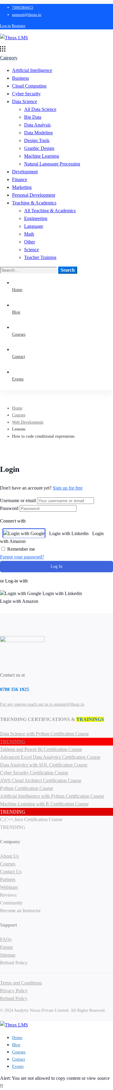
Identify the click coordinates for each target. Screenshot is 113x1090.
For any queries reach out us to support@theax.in (42, 704)
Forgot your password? (22, 556)
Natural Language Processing (52, 163)
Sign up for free (68, 487)
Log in (5, 25)
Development (25, 171)
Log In (56, 566)
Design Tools (36, 140)
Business (20, 78)
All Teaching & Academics (50, 210)
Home (17, 408)
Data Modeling (38, 132)
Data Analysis (37, 124)
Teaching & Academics (34, 202)
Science (31, 249)
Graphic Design (39, 148)
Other (29, 241)
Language (33, 226)
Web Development (27, 422)
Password (9, 508)
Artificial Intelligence (32, 70)
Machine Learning (41, 156)
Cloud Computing (29, 85)
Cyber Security (26, 93)
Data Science (24, 101)
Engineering (35, 218)
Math (29, 234)
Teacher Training (40, 257)
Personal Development (33, 195)
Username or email (18, 500)
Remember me (20, 549)
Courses (18, 415)
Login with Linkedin (69, 533)
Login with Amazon (19, 601)
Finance (19, 179)
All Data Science (40, 109)
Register (18, 25)
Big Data (32, 117)
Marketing (22, 187)
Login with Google (26, 533)
